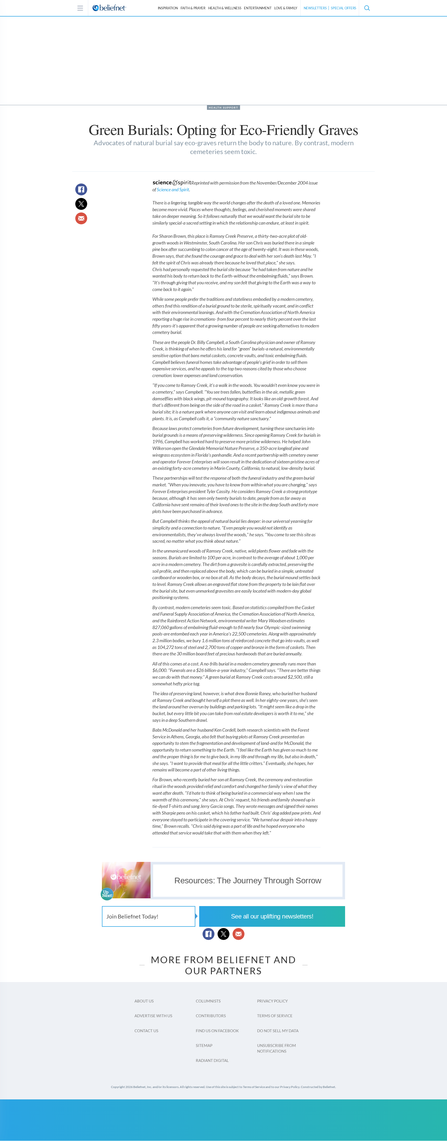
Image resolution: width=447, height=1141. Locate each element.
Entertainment (257, 8)
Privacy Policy (272, 1001)
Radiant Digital (212, 1060)
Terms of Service (275, 1015)
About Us (144, 1001)
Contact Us (146, 1030)
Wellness (224, 8)
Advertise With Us (153, 1015)
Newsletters (315, 8)
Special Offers (343, 8)
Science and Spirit (173, 189)
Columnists (208, 1001)
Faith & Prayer (193, 8)
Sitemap (204, 1045)
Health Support (223, 107)
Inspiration (168, 8)
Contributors (211, 1015)
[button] (367, 8)
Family (285, 8)
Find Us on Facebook (217, 1030)
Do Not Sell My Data (278, 1030)
